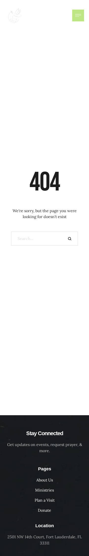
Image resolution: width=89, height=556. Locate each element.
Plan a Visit (45, 500)
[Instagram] (62, 15)
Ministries (44, 490)
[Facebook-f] (52, 15)
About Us (44, 479)
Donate (44, 510)
